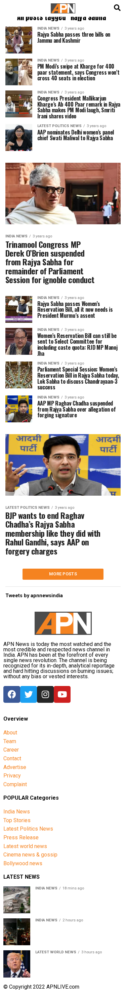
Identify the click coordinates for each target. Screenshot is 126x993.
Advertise (14, 767)
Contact (12, 758)
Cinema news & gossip (30, 854)
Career (11, 750)
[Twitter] (28, 694)
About (10, 732)
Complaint (15, 784)
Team (9, 741)
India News (16, 811)
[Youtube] (62, 694)
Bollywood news (22, 863)
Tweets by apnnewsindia (34, 596)
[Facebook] (11, 694)
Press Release (21, 837)
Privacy (12, 775)
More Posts (63, 573)
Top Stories (17, 820)
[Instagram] (45, 694)
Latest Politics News (28, 829)
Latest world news (25, 846)
